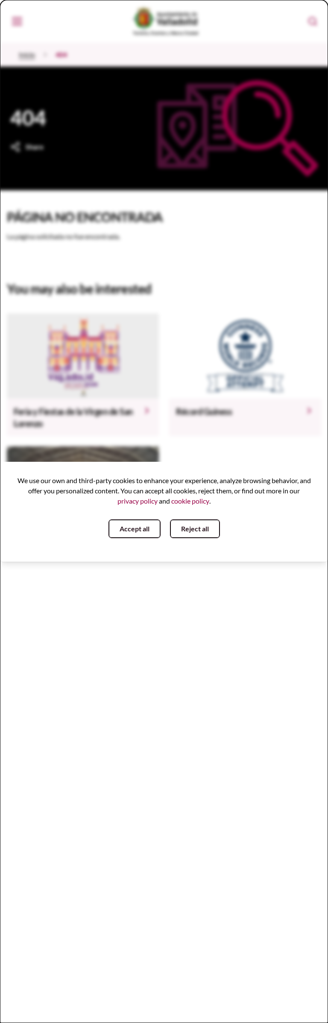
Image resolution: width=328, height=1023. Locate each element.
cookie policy (190, 501)
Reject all (195, 529)
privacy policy (137, 501)
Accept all (134, 529)
